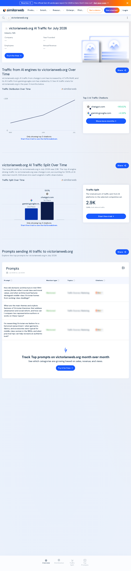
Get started (112, 10)
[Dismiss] (127, 3)
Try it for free (13, 55)
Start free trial (105, 216)
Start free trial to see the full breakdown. (39, 139)
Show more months (105, 121)
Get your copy (100, 3)
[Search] (65, 17)
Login (125, 10)
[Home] (13, 10)
